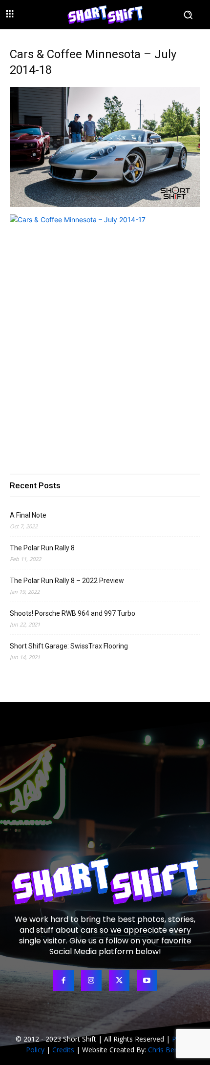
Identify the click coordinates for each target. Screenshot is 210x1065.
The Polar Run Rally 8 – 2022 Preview (67, 581)
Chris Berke (166, 1049)
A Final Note (28, 515)
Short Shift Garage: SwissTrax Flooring (69, 646)
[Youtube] (147, 980)
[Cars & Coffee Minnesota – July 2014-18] (105, 204)
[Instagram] (91, 980)
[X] (119, 980)
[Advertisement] (105, 340)
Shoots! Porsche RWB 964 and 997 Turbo (72, 613)
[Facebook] (63, 980)
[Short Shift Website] (105, 14)
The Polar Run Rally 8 (42, 548)
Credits (63, 1049)
